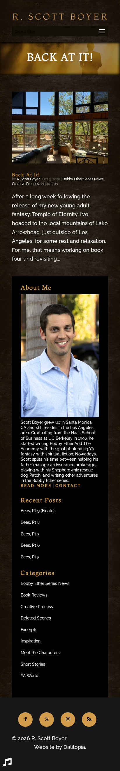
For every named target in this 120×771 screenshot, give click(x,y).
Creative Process (25, 184)
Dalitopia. (74, 747)
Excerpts (29, 629)
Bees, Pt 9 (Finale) (37, 510)
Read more (37, 485)
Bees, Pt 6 (30, 545)
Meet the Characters (40, 652)
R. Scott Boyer (28, 179)
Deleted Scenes (36, 618)
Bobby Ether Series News (83, 179)
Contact (68, 485)
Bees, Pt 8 (30, 522)
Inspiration (49, 184)
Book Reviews (34, 595)
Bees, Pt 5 (30, 557)
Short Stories (33, 664)
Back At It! (26, 174)
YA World (29, 675)
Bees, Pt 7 (30, 534)
